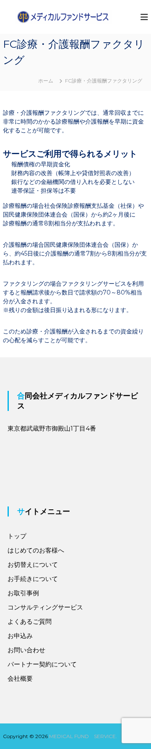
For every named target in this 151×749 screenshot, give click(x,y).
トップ (17, 536)
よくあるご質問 (30, 621)
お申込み (20, 636)
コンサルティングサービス (45, 607)
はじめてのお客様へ (36, 550)
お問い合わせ (26, 650)
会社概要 (20, 678)
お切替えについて (33, 564)
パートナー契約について (42, 664)
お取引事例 (23, 593)
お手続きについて (33, 579)
